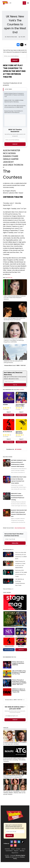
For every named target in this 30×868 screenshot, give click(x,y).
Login (20, 3)
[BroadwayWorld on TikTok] (22, 841)
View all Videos (7, 589)
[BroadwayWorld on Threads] (11, 845)
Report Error (15, 853)
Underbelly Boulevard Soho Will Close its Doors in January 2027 (13, 776)
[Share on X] (21, 44)
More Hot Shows (9, 649)
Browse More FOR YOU (13, 699)
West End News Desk (20, 528)
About (12, 849)
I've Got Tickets (8, 415)
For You (10, 277)
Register (15, 3)
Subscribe (15, 543)
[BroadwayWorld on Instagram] (15, 841)
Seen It (9, 412)
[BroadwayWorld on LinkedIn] (18, 841)
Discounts (21, 649)
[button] (24, 3)
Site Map (22, 850)
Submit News (9, 850)
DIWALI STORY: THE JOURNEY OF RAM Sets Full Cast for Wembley (14, 101)
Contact (18, 849)
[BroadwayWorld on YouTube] (15, 845)
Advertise (7, 849)
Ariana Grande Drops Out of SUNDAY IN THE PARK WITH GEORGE (15, 743)
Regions (16, 850)
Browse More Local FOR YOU (15, 365)
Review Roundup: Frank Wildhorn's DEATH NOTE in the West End (13, 111)
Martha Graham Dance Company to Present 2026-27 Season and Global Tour (14, 95)
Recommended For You (9, 657)
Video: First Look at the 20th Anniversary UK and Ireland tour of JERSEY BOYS (15, 106)
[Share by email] (25, 44)
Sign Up (15, 60)
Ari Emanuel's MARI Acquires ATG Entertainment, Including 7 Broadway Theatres (14, 759)
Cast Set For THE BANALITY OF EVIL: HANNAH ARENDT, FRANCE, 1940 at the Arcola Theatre (14, 792)
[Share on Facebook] (18, 44)
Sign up (15, 719)
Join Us (23, 849)
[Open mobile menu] (28, 3)
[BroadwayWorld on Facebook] (11, 841)
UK (10, 2)
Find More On (13, 449)
